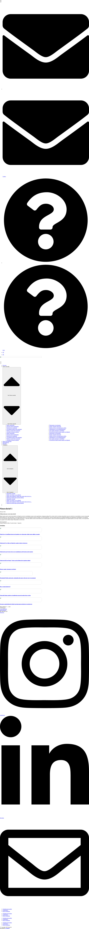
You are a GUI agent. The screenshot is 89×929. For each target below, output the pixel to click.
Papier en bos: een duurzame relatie (57, 428)
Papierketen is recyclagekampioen (57, 429)
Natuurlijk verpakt (11, 493)
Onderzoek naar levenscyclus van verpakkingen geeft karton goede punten (16, 551)
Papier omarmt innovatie (55, 426)
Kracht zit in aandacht (12, 428)
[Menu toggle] (0, 1)
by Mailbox (7, 928)
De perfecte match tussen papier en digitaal (59, 432)
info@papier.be (3, 610)
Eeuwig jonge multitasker (13, 426)
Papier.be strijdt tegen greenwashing (15, 497)
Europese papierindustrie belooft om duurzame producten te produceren (16, 604)
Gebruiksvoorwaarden (7, 909)
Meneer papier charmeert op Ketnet (8, 569)
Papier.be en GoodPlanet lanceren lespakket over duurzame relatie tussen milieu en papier (20, 534)
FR (3, 352)
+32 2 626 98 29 (3, 609)
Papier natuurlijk (10, 425)
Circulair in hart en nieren (13, 432)
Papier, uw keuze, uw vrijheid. (14, 495)
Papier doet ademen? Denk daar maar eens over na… (19, 496)
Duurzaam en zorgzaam (55, 425)
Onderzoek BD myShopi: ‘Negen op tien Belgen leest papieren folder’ (15, 560)
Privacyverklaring (6, 911)
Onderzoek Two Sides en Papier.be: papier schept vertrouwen (13, 543)
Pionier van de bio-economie (13, 430)
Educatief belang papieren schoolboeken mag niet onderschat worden (15, 595)
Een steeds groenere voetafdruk (56, 430)
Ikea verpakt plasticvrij (5, 586)
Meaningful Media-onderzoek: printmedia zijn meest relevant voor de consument (18, 578)
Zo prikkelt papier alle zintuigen (14, 429)
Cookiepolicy (5, 910)
